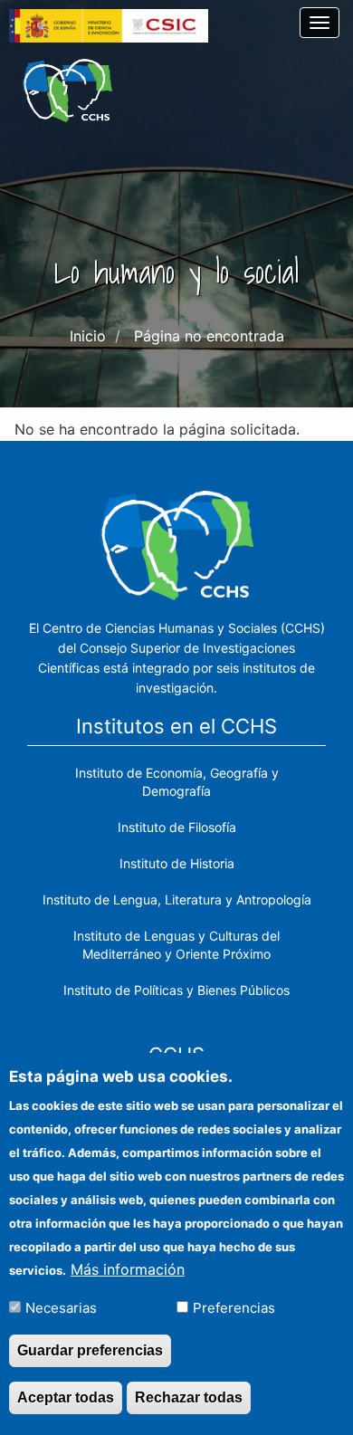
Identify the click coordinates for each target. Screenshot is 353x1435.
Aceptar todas (65, 1397)
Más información (128, 1269)
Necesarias (61, 1307)
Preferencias (234, 1307)
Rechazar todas (189, 1397)
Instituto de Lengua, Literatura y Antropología (177, 899)
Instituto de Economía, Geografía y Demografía (177, 782)
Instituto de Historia (176, 863)
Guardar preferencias (90, 1350)
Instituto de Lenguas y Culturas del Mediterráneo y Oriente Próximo (176, 944)
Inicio (88, 336)
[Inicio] (67, 90)
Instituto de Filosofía (177, 827)
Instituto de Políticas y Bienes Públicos (176, 990)
